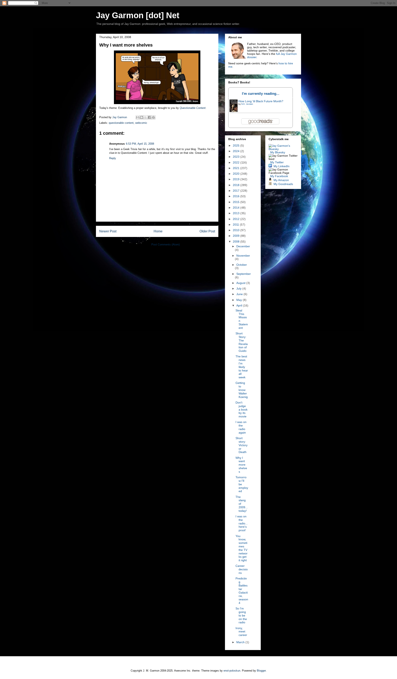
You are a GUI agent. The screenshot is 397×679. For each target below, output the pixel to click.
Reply (112, 158)
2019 (236, 179)
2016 (236, 196)
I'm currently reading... (260, 94)
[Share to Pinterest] (153, 117)
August (241, 283)
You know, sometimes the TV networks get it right (242, 548)
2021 (236, 168)
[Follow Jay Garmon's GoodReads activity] (270, 184)
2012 (236, 219)
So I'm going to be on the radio (241, 615)
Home (158, 231)
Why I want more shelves (241, 464)
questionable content (121, 122)
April (239, 305)
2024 (236, 151)
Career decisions (242, 569)
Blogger (261, 670)
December (243, 246)
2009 (236, 235)
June (240, 294)
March (240, 642)
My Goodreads (283, 184)
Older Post (207, 231)
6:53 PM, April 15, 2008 (140, 143)
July (239, 288)
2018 (236, 185)
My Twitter (277, 162)
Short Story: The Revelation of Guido (242, 342)
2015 (236, 202)
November (243, 255)
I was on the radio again (241, 427)
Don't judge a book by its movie (242, 409)
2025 (236, 145)
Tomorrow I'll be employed (242, 484)
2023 (236, 156)
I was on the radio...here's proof (242, 523)
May (239, 300)
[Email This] (138, 117)
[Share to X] (145, 117)
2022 (236, 162)
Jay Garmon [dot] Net (137, 15)
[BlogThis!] (142, 117)
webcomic (141, 122)
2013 (236, 213)
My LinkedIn (281, 166)
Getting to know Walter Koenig (242, 389)
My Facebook (279, 176)
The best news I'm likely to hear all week (242, 367)
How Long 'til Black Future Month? (260, 101)
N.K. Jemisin (247, 104)
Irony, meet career (241, 631)
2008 (236, 241)
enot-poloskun (232, 670)
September (243, 273)
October (241, 264)
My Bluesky (277, 152)
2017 (236, 190)
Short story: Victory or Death (242, 445)
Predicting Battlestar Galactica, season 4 (242, 590)
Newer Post (107, 231)
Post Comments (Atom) (165, 244)
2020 (236, 173)
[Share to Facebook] (149, 117)
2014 (236, 207)
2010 (236, 230)
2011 (236, 224)
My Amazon (281, 180)
